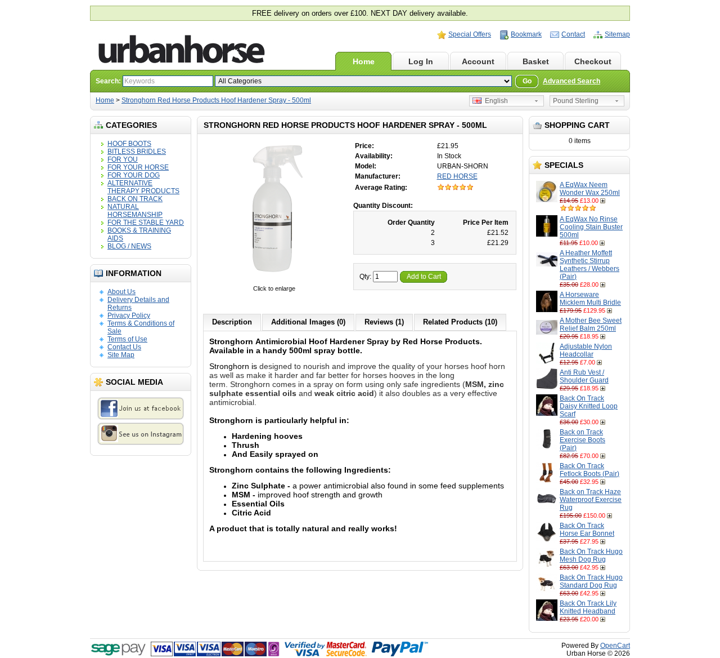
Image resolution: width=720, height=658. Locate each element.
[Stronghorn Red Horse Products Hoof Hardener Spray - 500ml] (274, 280)
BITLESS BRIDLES (136, 151)
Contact (573, 34)
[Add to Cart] (604, 200)
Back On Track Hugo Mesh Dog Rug (591, 555)
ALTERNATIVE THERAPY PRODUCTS (143, 187)
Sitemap (617, 34)
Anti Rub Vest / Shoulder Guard (584, 376)
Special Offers (469, 34)
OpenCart (615, 646)
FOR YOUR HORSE (138, 167)
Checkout (592, 61)
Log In (420, 61)
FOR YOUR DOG (133, 175)
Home (364, 61)
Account (478, 61)
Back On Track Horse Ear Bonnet (587, 529)
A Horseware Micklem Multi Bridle (590, 298)
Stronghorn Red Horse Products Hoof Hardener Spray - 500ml (216, 100)
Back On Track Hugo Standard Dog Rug (591, 581)
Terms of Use (127, 339)
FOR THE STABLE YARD (145, 222)
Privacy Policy (128, 315)
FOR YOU (122, 159)
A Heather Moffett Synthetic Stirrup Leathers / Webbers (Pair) (589, 265)
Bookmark (526, 34)
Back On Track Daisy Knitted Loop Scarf (589, 406)
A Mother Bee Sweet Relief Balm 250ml (591, 324)
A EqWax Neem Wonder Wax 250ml (590, 189)
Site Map (120, 355)
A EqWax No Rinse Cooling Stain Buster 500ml (591, 227)
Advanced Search (571, 81)
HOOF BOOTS (129, 144)
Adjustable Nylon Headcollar (586, 350)
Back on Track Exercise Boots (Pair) (582, 440)
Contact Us (124, 347)
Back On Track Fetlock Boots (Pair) (589, 470)
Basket (536, 61)
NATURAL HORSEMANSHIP (135, 211)
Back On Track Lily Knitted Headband (588, 607)
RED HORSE (457, 176)
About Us (121, 292)
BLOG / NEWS (129, 246)
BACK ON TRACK (135, 199)
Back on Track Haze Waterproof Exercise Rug (591, 500)
